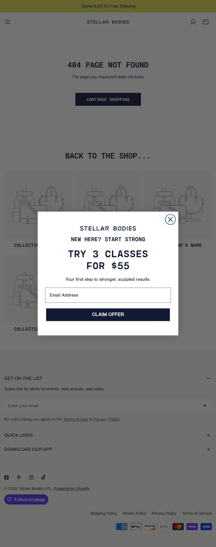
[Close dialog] (170, 219)
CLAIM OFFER (108, 314)
